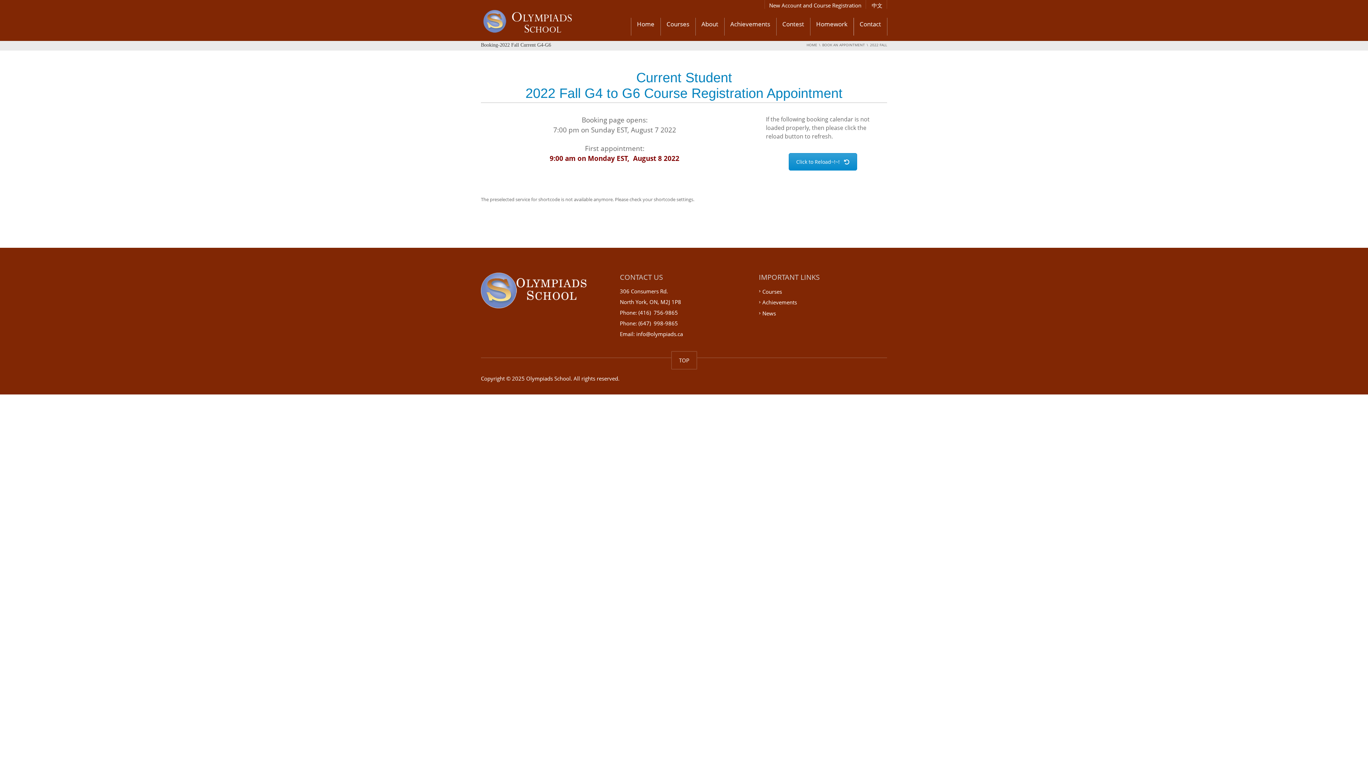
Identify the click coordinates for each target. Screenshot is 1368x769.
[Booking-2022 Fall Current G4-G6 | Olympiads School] (546, 22)
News (769, 313)
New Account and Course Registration (815, 5)
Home (645, 24)
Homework (832, 24)
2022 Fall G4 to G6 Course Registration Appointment (684, 93)
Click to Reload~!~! (818, 161)
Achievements (750, 24)
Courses (678, 24)
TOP (684, 360)
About (709, 24)
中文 (877, 5)
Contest (793, 24)
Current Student (684, 77)
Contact (870, 24)
